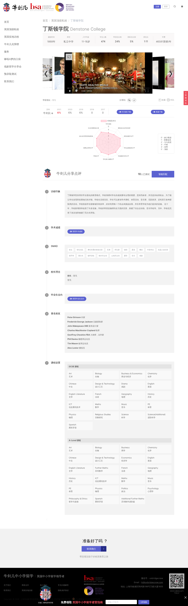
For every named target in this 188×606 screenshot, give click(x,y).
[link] (45, 20)
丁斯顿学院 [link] (77, 20)
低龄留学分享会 (12, 66)
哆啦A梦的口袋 (12, 59)
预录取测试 (10, 73)
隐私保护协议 (63, 590)
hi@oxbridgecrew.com (152, 582)
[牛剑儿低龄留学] (15, 7)
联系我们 (9, 81)
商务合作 (25, 585)
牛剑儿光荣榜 (11, 44)
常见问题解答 (63, 585)
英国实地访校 (11, 36)
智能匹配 (163, 174)
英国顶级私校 (11, 29)
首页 (6, 21)
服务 (6, 51)
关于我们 (7, 585)
